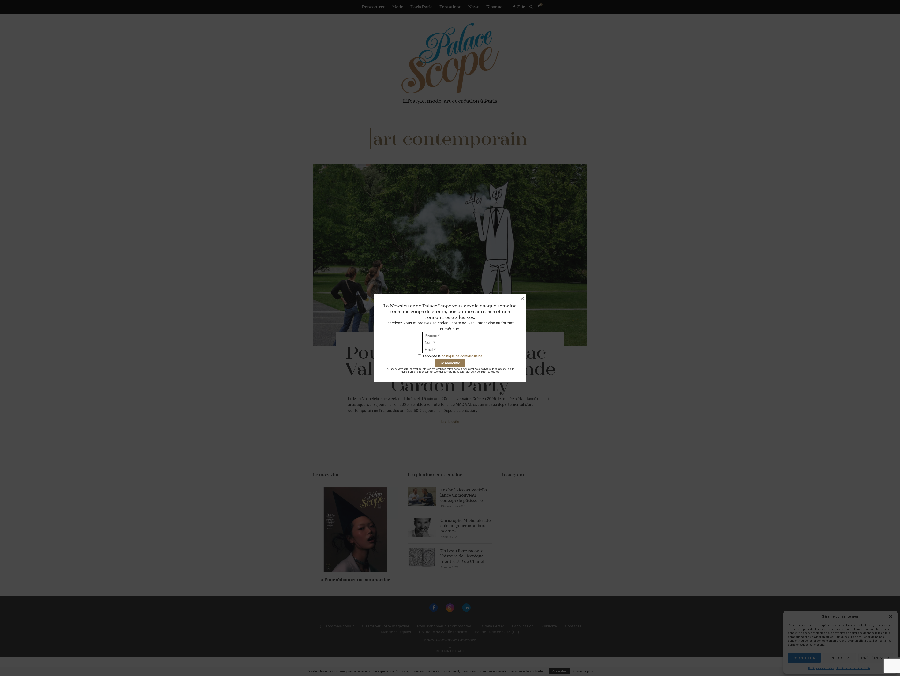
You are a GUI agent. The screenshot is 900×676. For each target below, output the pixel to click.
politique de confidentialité (462, 356)
